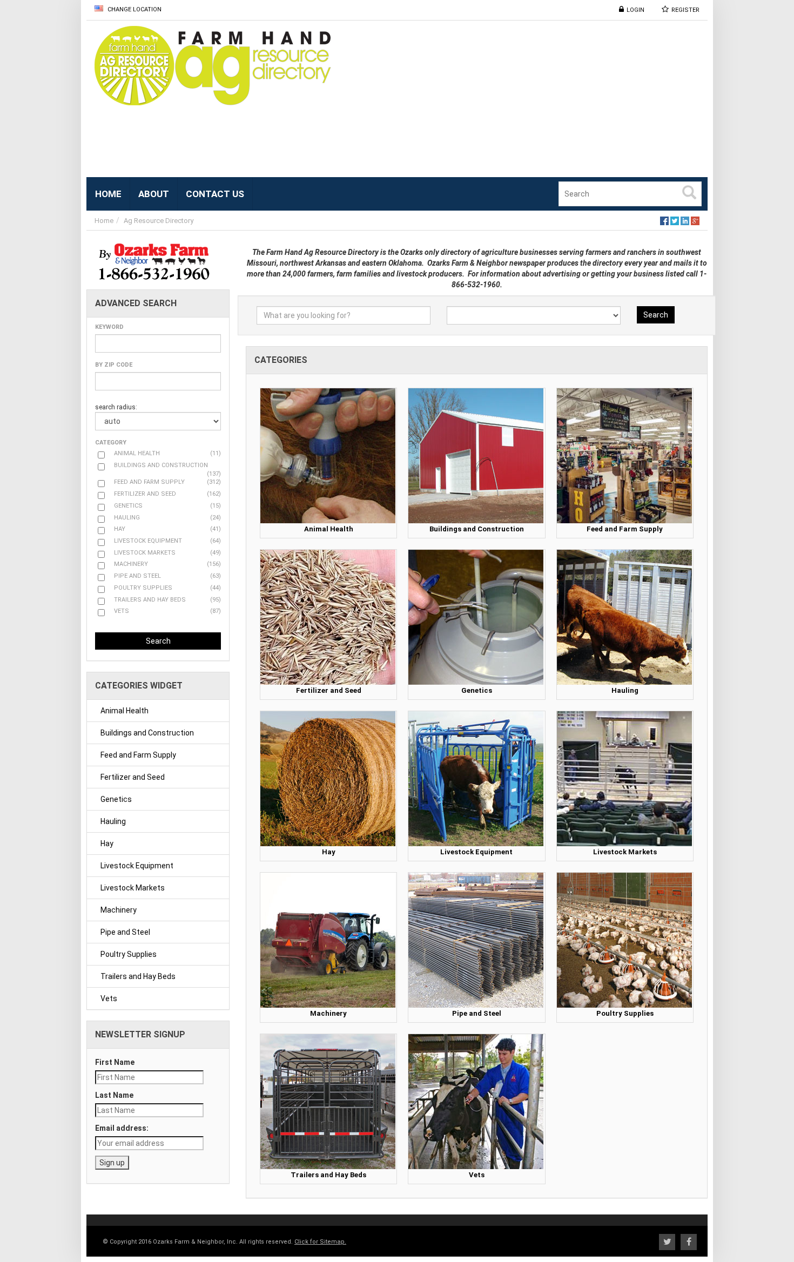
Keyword (109, 326)
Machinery (118, 910)
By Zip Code (113, 364)
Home (104, 221)
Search (158, 641)
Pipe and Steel (125, 932)
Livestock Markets (132, 887)
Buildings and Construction (147, 732)
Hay (106, 843)
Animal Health (124, 710)
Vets (108, 998)
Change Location (134, 9)
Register (685, 10)
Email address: (122, 1128)
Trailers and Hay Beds (138, 976)
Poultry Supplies (128, 954)
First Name (114, 1062)
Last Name (114, 1095)
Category (110, 442)
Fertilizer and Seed (132, 777)
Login (635, 10)
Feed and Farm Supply (138, 755)
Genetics (116, 799)
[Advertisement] (534, 101)
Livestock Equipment (136, 865)
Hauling (113, 821)
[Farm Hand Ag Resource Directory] (216, 65)
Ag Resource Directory (158, 221)
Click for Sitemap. (320, 1241)
